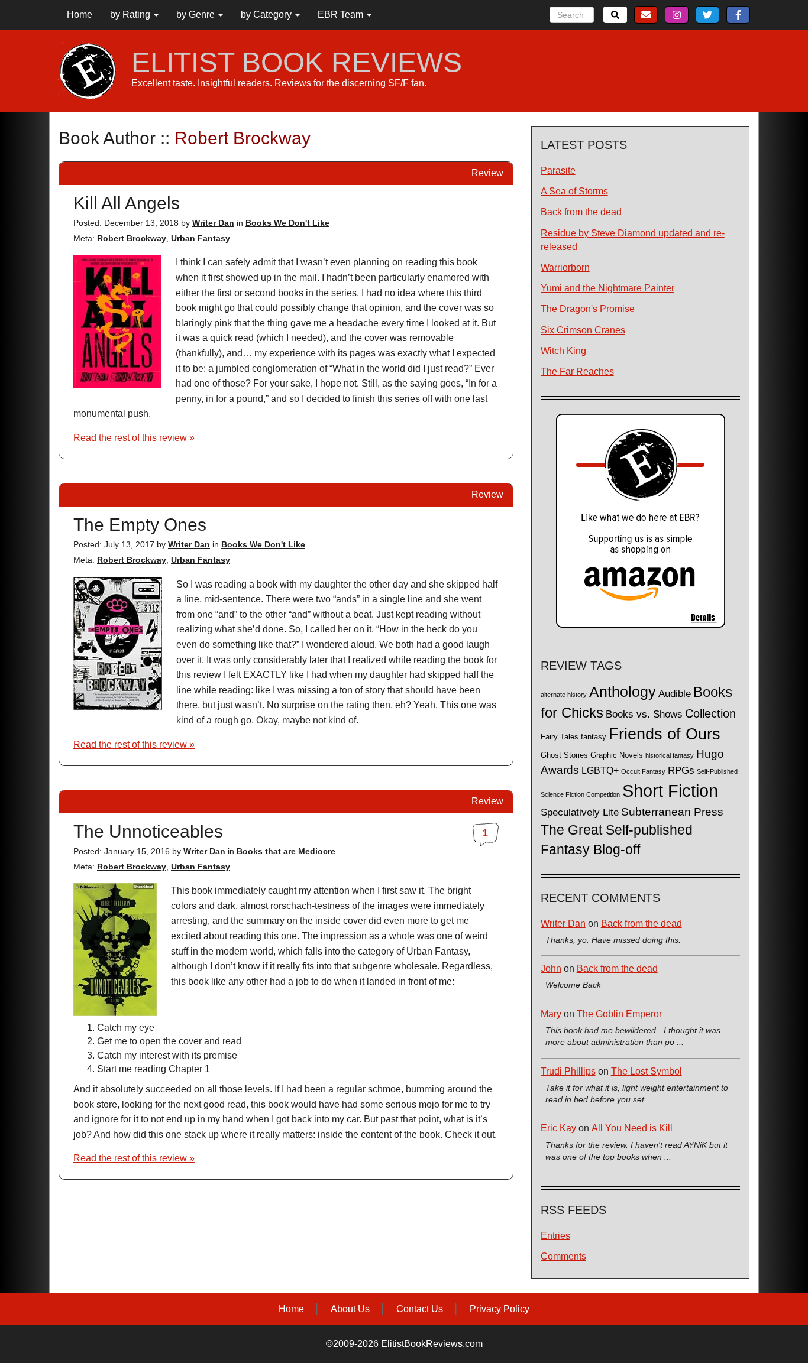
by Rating (131, 14)
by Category (267, 14)
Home (79, 14)
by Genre (196, 14)
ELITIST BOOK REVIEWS (296, 62)
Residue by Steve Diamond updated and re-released (633, 240)
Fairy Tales (559, 737)
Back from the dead (581, 212)
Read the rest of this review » (134, 438)
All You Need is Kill (632, 1128)
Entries (555, 1236)
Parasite (558, 170)
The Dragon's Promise (588, 309)
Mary (551, 1014)
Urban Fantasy (200, 238)
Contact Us (419, 1309)
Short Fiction (670, 790)
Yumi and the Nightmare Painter (607, 288)
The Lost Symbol (646, 1071)
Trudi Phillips (568, 1071)
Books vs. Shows (644, 714)
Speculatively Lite (580, 812)
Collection (710, 713)
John (551, 968)
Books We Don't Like (287, 223)
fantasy (593, 737)
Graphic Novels (616, 755)
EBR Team (342, 14)
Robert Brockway (131, 238)
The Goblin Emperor (619, 1014)
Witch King (563, 351)
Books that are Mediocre (286, 851)
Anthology (622, 691)
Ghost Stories (564, 755)
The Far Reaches (577, 371)
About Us (350, 1309)
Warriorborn (565, 267)
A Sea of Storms (574, 191)
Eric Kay (558, 1128)
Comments (563, 1256)
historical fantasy (669, 755)
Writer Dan (213, 223)
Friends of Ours (664, 734)
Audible (674, 693)
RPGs (681, 770)
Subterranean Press (672, 811)
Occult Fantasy (643, 771)
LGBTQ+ (600, 770)
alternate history (564, 694)
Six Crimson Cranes (583, 330)
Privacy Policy (499, 1309)
